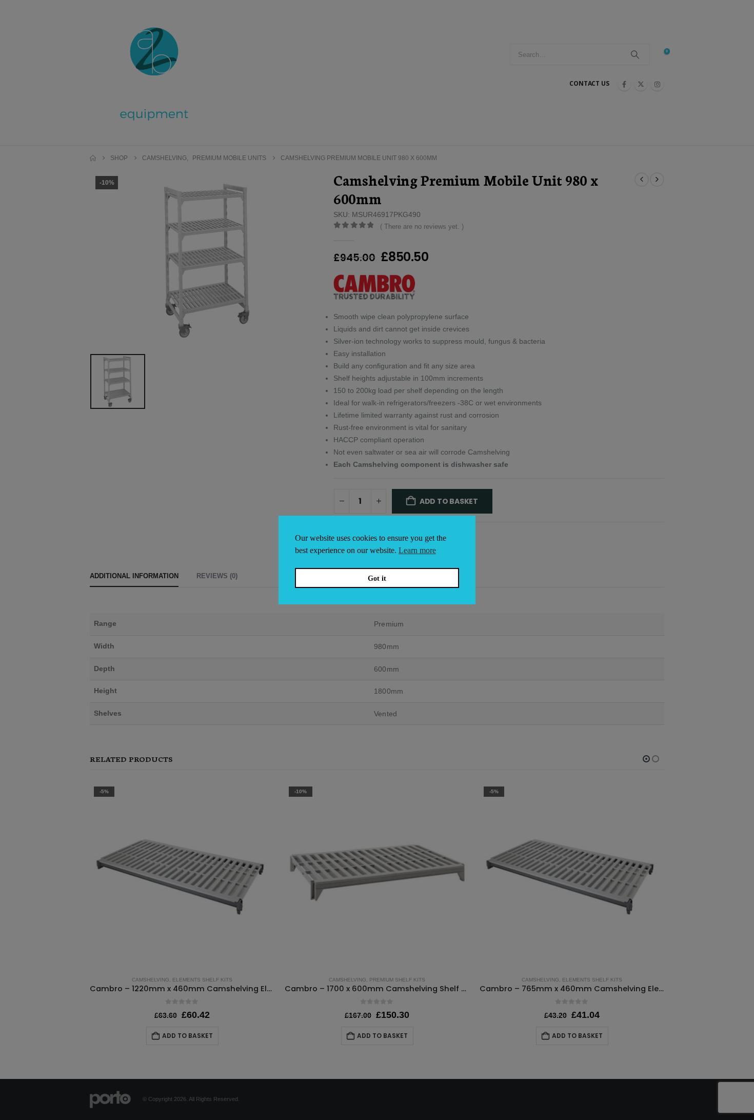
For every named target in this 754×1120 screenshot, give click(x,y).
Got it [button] (377, 578)
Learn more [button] (417, 550)
